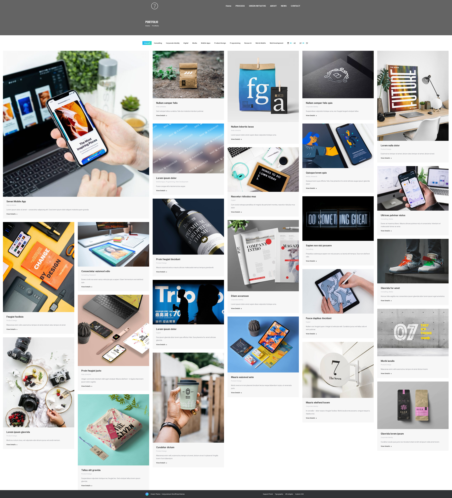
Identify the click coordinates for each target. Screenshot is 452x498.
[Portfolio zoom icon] (76, 123)
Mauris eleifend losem (318, 402)
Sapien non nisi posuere (319, 245)
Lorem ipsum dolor (166, 178)
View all (147, 43)
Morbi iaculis (388, 361)
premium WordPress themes (175, 494)
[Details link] (82, 123)
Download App (69, 123)
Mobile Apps (205, 43)
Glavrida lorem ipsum (392, 433)
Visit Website (331, 145)
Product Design (220, 43)
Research (248, 43)
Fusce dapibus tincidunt (318, 318)
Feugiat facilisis (15, 316)
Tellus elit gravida (91, 470)
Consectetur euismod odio (95, 271)
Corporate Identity (173, 43)
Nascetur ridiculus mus (243, 196)
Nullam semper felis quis (319, 103)
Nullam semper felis (167, 103)
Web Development (276, 43)
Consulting (158, 43)
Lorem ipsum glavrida (18, 432)
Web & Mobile (261, 43)
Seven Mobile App (16, 201)
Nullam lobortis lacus (242, 126)
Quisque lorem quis (316, 172)
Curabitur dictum (165, 447)
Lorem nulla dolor (390, 145)
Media (194, 43)
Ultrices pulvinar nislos (393, 215)
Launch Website (331, 74)
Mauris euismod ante (242, 377)
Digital (186, 43)
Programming (235, 43)
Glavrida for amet (390, 288)
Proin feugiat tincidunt (168, 259)
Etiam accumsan (240, 296)
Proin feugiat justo (91, 370)
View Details (11, 214)
